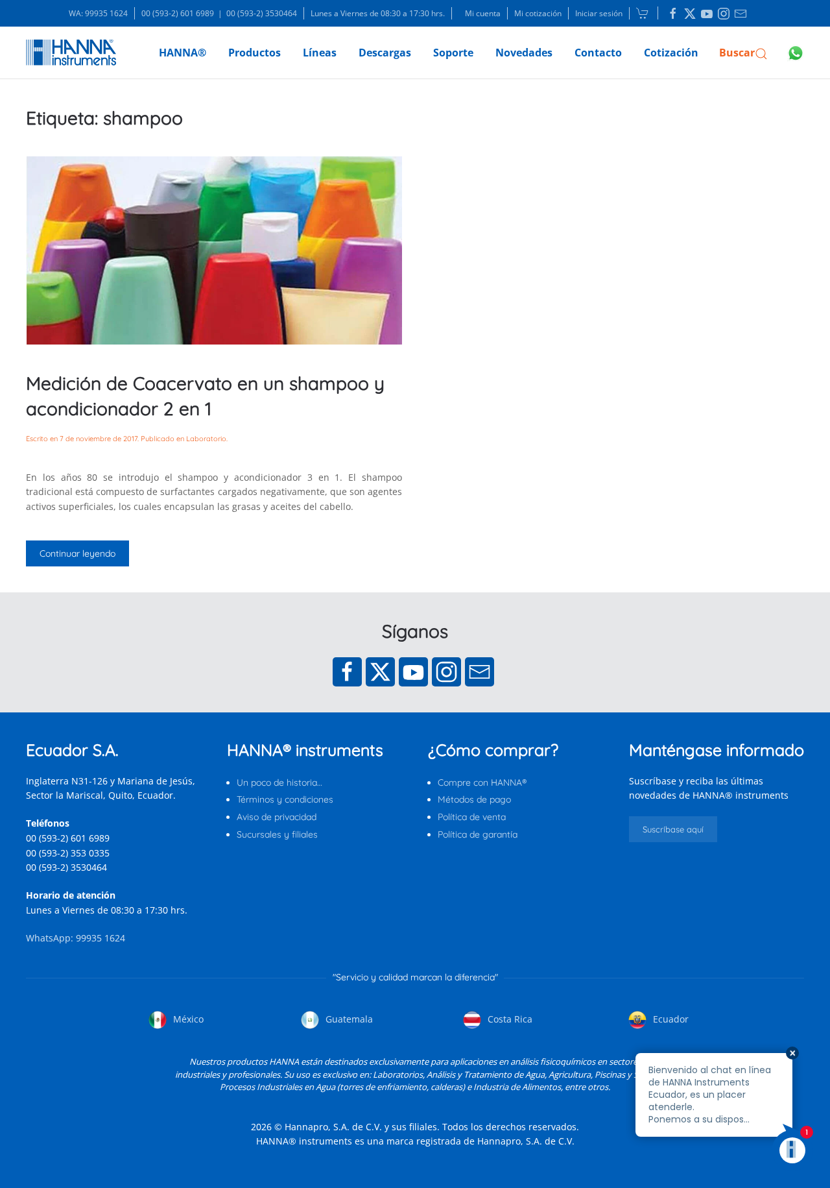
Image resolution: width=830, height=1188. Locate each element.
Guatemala (348, 1019)
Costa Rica (508, 1019)
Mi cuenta (483, 13)
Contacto (598, 52)
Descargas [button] (385, 52)
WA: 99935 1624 (98, 13)
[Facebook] (347, 671)
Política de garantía (477, 834)
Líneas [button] (320, 52)
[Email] (479, 671)
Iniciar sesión (598, 13)
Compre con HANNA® (482, 782)
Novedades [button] (523, 52)
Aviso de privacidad (276, 817)
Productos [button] (254, 52)
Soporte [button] (453, 52)
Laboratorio (206, 438)
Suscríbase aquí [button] (673, 829)
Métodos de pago (474, 799)
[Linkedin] (673, 13)
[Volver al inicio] (71, 53)
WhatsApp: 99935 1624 (75, 938)
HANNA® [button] (182, 52)
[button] (743, 52)
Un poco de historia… (279, 782)
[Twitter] (380, 671)
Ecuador (669, 1019)
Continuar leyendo (77, 553)
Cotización (671, 52)
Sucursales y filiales (277, 834)
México (187, 1019)
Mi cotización (538, 13)
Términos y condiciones (285, 799)
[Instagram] (446, 671)
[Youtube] (413, 671)
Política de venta (472, 817)
